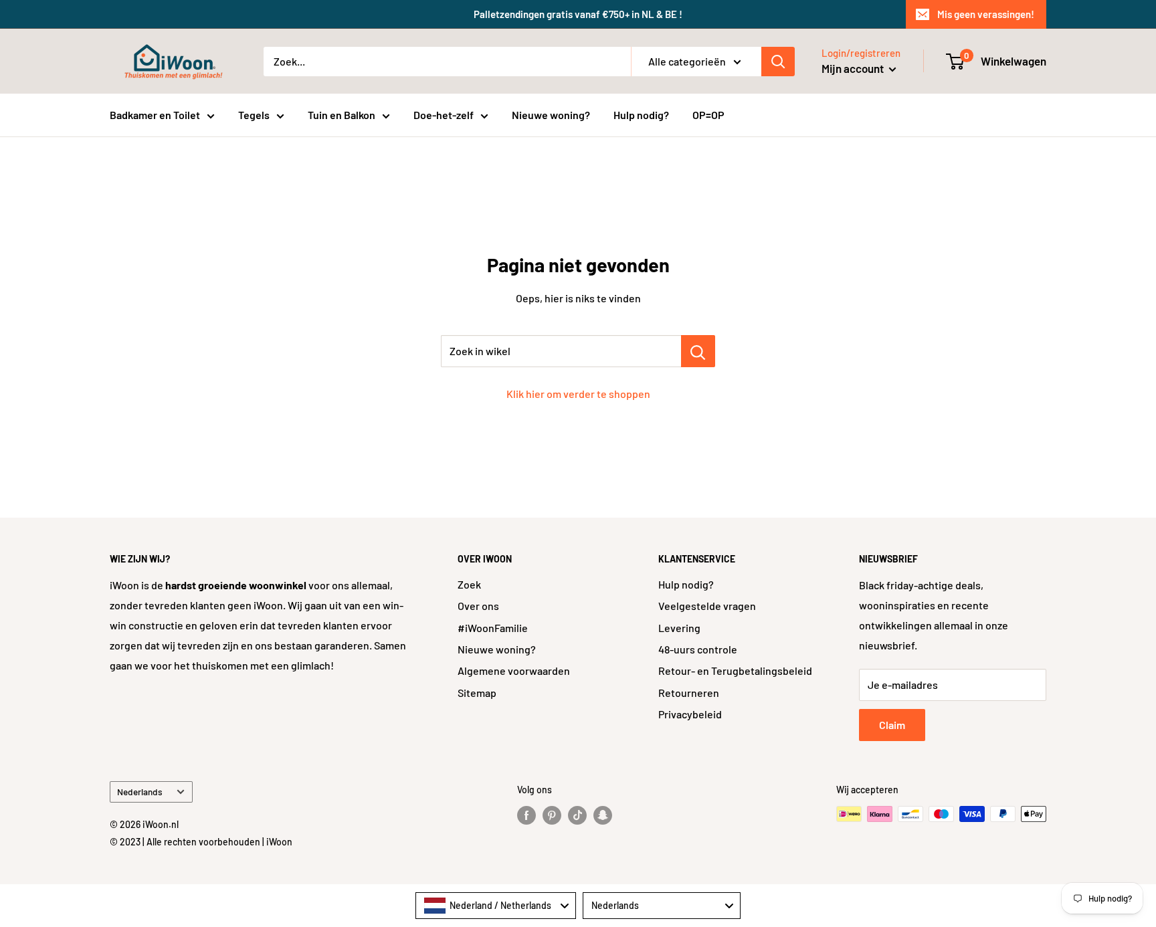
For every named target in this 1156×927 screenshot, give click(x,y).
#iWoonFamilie (493, 627)
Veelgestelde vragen (707, 605)
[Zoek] (778, 61)
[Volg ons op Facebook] (526, 815)
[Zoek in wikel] (698, 351)
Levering (679, 627)
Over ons (478, 605)
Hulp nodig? (641, 114)
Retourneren (688, 692)
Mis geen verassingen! (985, 14)
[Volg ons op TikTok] (577, 815)
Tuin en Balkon (341, 114)
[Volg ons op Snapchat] (602, 815)
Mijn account (854, 68)
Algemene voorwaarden (514, 670)
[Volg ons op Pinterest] (552, 815)
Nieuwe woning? (551, 114)
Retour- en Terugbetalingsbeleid (735, 670)
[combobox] (495, 905)
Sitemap (477, 692)
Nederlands (140, 791)
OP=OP (708, 114)
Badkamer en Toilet (155, 114)
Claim (892, 724)
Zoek (469, 584)
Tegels (254, 114)
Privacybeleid (690, 714)
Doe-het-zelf (443, 114)
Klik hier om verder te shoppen (578, 393)
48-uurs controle (697, 649)
